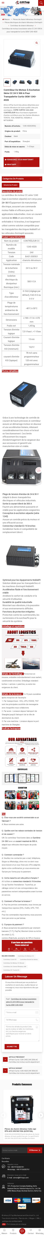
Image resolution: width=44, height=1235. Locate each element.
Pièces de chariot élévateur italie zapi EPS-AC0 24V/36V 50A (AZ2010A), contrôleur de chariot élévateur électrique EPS (20, 1130)
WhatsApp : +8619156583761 (18, 1169)
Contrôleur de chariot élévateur (22, 26)
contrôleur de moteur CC (26, 956)
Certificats (6, 1158)
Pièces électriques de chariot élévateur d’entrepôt (23, 22)
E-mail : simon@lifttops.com (18, 1178)
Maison (7, 19)
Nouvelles (5, 1161)
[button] (40, 1115)
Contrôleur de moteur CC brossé (13, 963)
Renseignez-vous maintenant (20, 160)
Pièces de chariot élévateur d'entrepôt (27, 19)
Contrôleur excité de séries (29, 959)
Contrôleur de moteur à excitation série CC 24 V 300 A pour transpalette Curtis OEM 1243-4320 (21, 1002)
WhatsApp (11, 164)
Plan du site (23, 1218)
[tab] (10, 185)
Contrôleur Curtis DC (10, 959)
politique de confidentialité (12, 1221)
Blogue (31, 1218)
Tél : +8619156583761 (15, 1167)
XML (38, 1218)
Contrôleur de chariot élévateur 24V (14, 966)
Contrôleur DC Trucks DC (11, 970)
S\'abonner (33, 1150)
